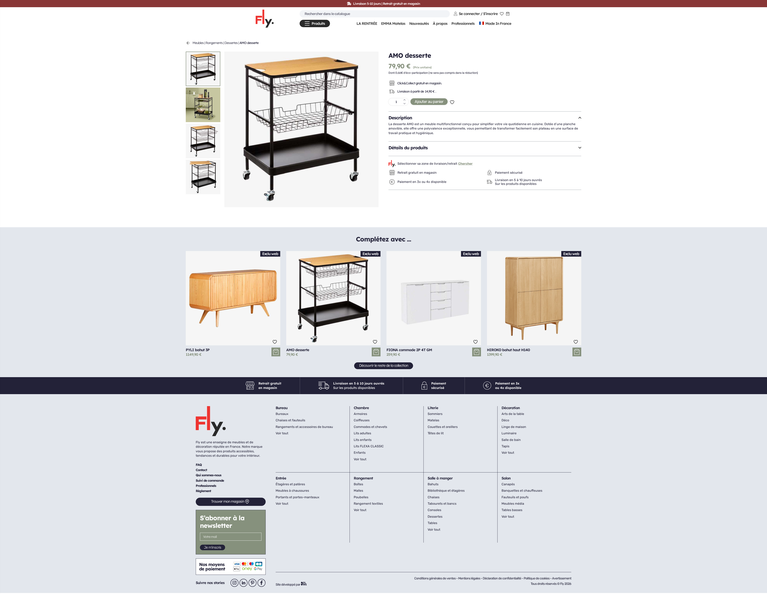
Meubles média (513, 503)
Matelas (433, 420)
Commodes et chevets (370, 427)
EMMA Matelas (393, 23)
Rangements (214, 43)
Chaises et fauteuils (290, 420)
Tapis (505, 446)
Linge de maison (514, 427)
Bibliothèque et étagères (446, 490)
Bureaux (282, 414)
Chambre (361, 408)
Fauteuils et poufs (515, 497)
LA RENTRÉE (367, 23)
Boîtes (358, 484)
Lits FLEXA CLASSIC (369, 446)
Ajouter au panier (429, 101)
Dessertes (231, 43)
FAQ (199, 465)
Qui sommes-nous (208, 475)
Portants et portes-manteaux (297, 497)
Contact (201, 470)
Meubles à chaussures (292, 490)
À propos (440, 23)
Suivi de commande (210, 480)
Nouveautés (419, 23)
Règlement (203, 491)
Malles (358, 490)
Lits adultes (362, 433)
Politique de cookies (537, 578)
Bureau (281, 408)
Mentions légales (469, 578)
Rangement (363, 478)
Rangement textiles (368, 503)
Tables (432, 523)
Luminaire (509, 433)
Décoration (511, 408)
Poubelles (361, 497)
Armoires (360, 414)
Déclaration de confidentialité (502, 578)
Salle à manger (440, 478)
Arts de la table (513, 414)
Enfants (360, 452)
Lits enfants (363, 440)
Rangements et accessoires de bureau (304, 427)
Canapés (508, 484)
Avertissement (561, 578)
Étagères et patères (290, 484)
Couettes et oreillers (443, 427)
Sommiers (435, 414)
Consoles (434, 510)
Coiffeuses (362, 420)
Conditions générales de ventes (435, 578)
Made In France (498, 23)
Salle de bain (511, 440)
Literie (433, 408)
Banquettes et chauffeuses (522, 490)
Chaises (433, 497)
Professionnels (206, 486)
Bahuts (433, 484)
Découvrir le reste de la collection (383, 365)
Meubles (198, 43)
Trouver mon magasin (227, 501)
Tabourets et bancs (442, 503)
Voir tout (282, 433)
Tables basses (512, 510)
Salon (506, 478)
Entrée (281, 478)
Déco (505, 420)
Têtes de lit (436, 433)
